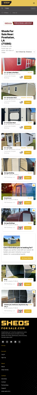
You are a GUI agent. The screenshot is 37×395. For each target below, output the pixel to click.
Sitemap (3, 345)
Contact (28, 77)
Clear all (15, 12)
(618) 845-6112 (5, 391)
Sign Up (3, 357)
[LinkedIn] (15, 341)
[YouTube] (11, 341)
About (3, 366)
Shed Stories (5, 369)
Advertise (4, 378)
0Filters (6, 12)
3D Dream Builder (27, 258)
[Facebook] (2, 341)
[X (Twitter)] (19, 341)
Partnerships (4, 385)
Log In (3, 354)
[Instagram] (7, 341)
